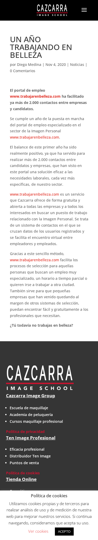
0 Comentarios (22, 70)
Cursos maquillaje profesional (36, 421)
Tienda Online (21, 479)
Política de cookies (23, 472)
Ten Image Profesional (30, 438)
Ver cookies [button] (38, 531)
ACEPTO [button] (64, 531)
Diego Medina (29, 64)
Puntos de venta (24, 462)
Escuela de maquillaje (29, 407)
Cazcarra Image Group (30, 396)
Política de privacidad (25, 431)
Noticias (77, 64)
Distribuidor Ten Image (30, 456)
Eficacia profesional (27, 449)
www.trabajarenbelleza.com (35, 96)
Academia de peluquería (31, 414)
